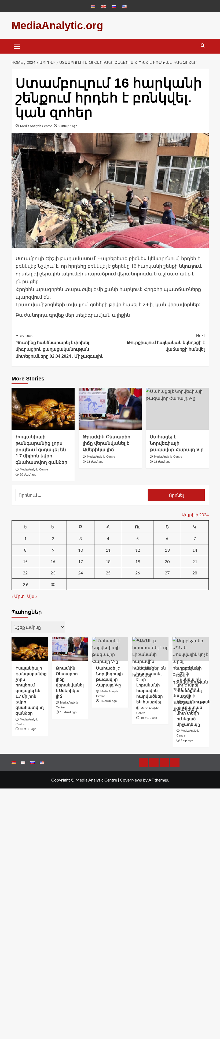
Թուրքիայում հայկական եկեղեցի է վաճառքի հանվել (166, 342)
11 (108, 549)
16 (52, 561)
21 (194, 561)
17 (80, 561)
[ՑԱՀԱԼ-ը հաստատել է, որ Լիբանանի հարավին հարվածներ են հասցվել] (150, 649)
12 (137, 549)
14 (194, 549)
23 (52, 572)
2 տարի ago (67, 126)
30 (52, 584)
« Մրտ (18, 596)
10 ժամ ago (28, 474)
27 (167, 572)
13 (167, 549)
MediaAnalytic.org (57, 25)
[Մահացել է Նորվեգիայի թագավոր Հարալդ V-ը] (177, 409)
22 (25, 572)
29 (25, 584)
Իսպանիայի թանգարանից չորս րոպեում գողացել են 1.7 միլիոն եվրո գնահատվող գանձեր (41, 449)
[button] (17, 45)
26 (137, 572)
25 (108, 572)
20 (167, 561)
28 (194, 572)
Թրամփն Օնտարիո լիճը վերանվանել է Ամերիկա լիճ (106, 443)
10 (80, 549)
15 (25, 561)
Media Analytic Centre (36, 126)
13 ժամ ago (95, 461)
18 (108, 561)
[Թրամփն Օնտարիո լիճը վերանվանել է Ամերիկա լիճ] (110, 409)
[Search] (202, 45)
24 (80, 572)
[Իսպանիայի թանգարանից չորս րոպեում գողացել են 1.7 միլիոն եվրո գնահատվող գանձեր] (43, 409)
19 (137, 561)
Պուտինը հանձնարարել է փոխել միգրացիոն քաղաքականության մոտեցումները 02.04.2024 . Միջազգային (60, 345)
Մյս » (32, 596)
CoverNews (131, 779)
